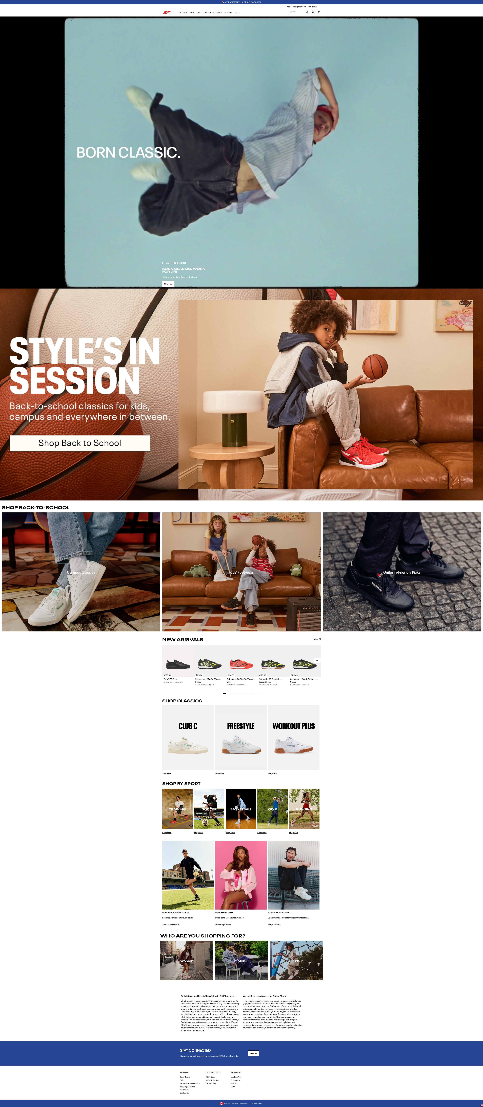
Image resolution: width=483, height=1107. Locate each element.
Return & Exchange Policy (190, 1083)
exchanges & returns (299, 7)
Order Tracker (185, 1077)
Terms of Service (212, 1080)
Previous (165, 660)
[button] (183, 12)
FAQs (182, 1080)
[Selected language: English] (481, 1105)
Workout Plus (236, 1077)
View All (317, 639)
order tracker (312, 7)
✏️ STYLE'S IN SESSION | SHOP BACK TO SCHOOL (241, 2)
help (288, 7)
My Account (184, 1089)
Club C (233, 1083)
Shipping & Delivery (187, 1086)
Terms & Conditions (239, 1103)
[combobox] (298, 11)
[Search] (307, 12)
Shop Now (168, 283)
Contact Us (184, 1093)
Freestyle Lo (235, 1080)
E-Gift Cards (210, 1077)
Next (317, 660)
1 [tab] (224, 693)
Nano (233, 1086)
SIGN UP (253, 1053)
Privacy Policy (211, 1083)
